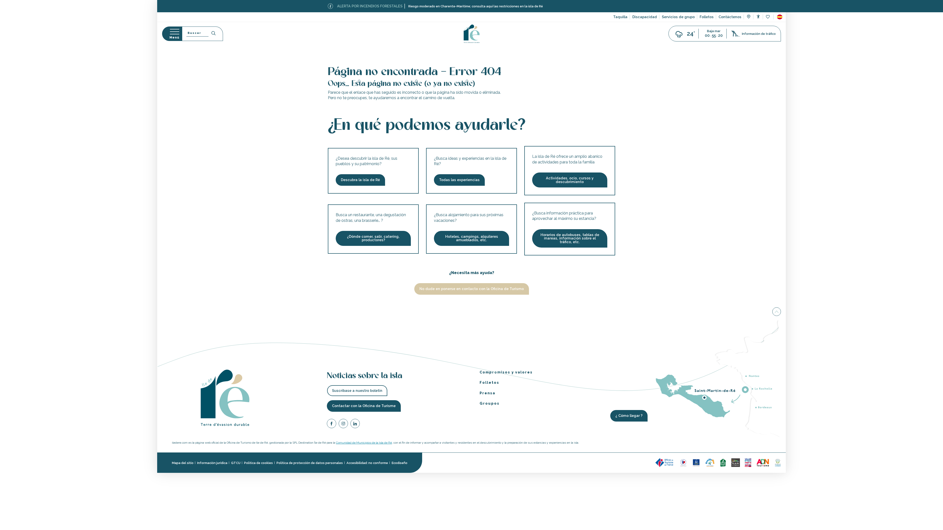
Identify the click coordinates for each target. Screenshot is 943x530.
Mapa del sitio (183, 462)
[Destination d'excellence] (683, 462)
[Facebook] (331, 424)
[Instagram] (343, 424)
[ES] (779, 16)
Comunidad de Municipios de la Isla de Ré (364, 442)
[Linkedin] (355, 424)
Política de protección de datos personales (310, 462)
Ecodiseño (399, 462)
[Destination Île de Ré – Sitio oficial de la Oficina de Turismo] (471, 34)
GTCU (235, 462)
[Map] (748, 17)
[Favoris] (768, 17)
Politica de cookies (258, 462)
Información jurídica (212, 462)
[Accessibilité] (758, 16)
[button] (779, 16)
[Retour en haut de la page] (776, 312)
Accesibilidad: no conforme (367, 462)
